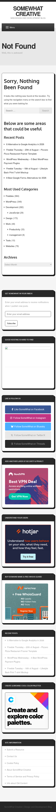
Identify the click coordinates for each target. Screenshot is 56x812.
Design (9, 218)
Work (8, 223)
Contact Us (12, 756)
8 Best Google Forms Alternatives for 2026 (26, 177)
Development (12, 207)
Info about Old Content (17, 783)
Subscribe (11, 323)
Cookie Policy (13, 763)
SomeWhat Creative (28, 11)
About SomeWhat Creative (19, 769)
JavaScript (14, 212)
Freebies (10, 195)
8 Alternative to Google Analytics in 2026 (25, 144)
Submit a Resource (15, 749)
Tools (8, 240)
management (15, 234)
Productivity (14, 229)
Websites (10, 246)
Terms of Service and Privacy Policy (23, 776)
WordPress (11, 201)
